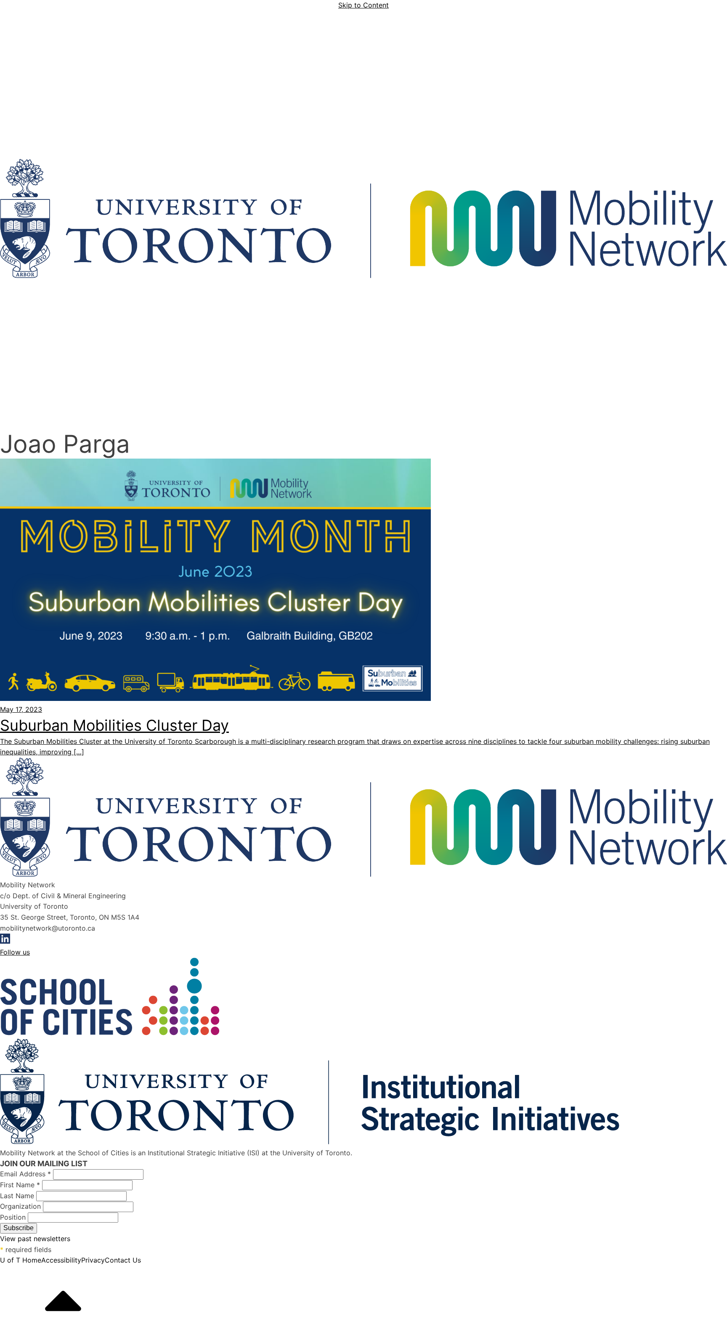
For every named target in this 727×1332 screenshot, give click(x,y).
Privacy (93, 1260)
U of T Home (20, 1260)
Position (14, 1217)
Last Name (18, 1195)
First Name (20, 1185)
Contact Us (123, 1260)
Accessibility (61, 1260)
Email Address (25, 1174)
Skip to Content (363, 5)
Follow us (15, 952)
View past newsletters (35, 1238)
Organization (21, 1206)
